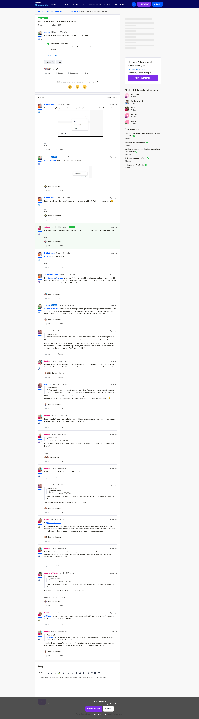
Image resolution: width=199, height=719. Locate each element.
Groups (75, 4)
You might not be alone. (136, 69)
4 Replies (128, 139)
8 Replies (128, 168)
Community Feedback (72, 11)
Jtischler (47, 32)
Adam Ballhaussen (51, 275)
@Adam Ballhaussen (51, 309)
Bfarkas (47, 361)
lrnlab (133, 108)
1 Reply (127, 145)
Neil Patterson (49, 105)
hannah (134, 114)
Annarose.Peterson (51, 573)
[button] (144, 4)
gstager (47, 227)
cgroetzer (48, 331)
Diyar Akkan (135, 94)
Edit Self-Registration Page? (135, 142)
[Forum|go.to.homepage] (41, 4)
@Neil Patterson (50, 160)
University (107, 4)
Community (39, 11)
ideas (59, 62)
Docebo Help (119, 4)
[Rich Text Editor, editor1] (77, 686)
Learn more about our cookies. (139, 704)
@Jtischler (51, 278)
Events (83, 4)
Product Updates (95, 4)
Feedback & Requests (54, 11)
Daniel (46, 519)
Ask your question (143, 78)
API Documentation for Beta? (135, 158)
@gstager (48, 256)
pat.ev (133, 121)
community (49, 62)
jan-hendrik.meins (137, 101)
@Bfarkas (47, 616)
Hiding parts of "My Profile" (134, 165)
